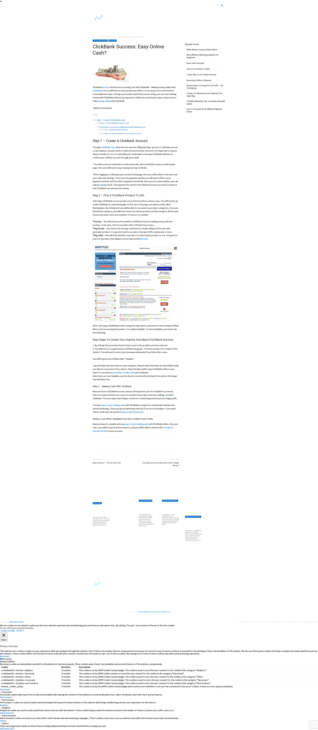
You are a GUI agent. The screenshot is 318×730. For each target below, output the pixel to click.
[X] (145, 6)
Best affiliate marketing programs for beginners (202, 56)
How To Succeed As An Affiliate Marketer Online (204, 110)
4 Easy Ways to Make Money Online (124, 507)
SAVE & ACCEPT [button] (7, 728)
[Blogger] (130, 6)
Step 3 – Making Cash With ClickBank (116, 130)
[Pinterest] (106, 447)
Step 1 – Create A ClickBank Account (111, 120)
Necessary (7, 659)
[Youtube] (152, 6)
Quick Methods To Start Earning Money (156, 498)
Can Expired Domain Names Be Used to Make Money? (160, 464)
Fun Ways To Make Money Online (100, 510)
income (144, 239)
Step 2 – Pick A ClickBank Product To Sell (114, 123)
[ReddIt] (118, 447)
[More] (123, 447)
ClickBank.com (108, 147)
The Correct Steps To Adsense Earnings (156, 485)
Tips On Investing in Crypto (198, 69)
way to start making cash (113, 405)
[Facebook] (138, 6)
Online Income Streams (107, 37)
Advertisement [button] (7, 713)
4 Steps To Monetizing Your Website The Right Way (204, 94)
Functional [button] (5, 689)
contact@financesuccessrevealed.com (153, 612)
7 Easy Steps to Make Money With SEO (156, 491)
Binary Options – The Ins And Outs (107, 463)
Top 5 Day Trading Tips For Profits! (169, 508)
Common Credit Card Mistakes (145, 536)
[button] (222, 6)
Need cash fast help (195, 63)
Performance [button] (6, 697)
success (105, 87)
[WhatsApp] (112, 447)
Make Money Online (16, 622)
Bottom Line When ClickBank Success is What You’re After (122, 133)
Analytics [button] (4, 705)
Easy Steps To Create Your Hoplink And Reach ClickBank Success (122, 127)
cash (166, 395)
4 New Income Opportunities (106, 500)
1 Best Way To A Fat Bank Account (201, 74)
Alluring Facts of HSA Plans (105, 485)
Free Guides (112, 40)
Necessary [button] (5, 656)
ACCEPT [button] (20, 630)
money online (104, 101)
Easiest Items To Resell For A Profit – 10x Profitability (205, 86)
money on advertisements (131, 412)
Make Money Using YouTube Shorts (202, 49)
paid (102, 185)
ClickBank (97, 90)
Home (95, 37)
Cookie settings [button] (8, 630)
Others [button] (3, 721)
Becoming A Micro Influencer (199, 80)
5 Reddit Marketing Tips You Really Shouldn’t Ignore (206, 102)
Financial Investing (146, 501)
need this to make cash (123, 372)
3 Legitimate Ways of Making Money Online (124, 538)
